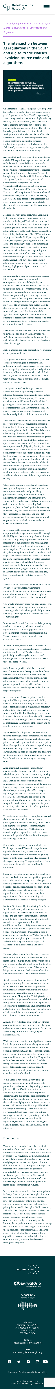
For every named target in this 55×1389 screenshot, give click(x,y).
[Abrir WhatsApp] (47, 1381)
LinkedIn (37, 1362)
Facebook (9, 1362)
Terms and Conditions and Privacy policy (27, 1372)
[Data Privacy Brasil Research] (18, 7)
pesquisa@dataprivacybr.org (27, 1343)
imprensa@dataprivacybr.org (27, 1352)
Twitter (18, 1362)
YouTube (45, 1362)
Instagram (28, 1362)
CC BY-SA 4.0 (38, 1383)
